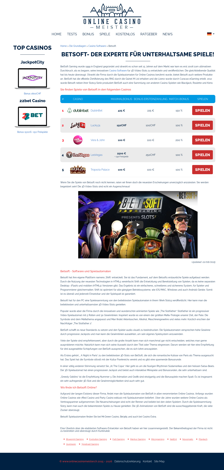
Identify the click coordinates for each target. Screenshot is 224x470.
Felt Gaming (118, 439)
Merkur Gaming (138, 439)
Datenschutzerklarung (127, 461)
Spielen (202, 110)
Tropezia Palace (100, 169)
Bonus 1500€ (32, 132)
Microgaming (157, 439)
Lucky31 (95, 125)
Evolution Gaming (98, 439)
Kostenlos (125, 34)
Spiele (105, 34)
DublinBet (96, 110)
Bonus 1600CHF (32, 93)
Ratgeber (148, 34)
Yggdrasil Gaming (90, 444)
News (168, 34)
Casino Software (118, 70)
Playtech (203, 439)
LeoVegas (96, 154)
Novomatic (187, 439)
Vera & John (98, 140)
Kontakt (147, 461)
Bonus (88, 34)
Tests (72, 34)
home (56, 34)
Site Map (159, 461)
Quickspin (71, 444)
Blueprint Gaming (75, 439)
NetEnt (173, 439)
